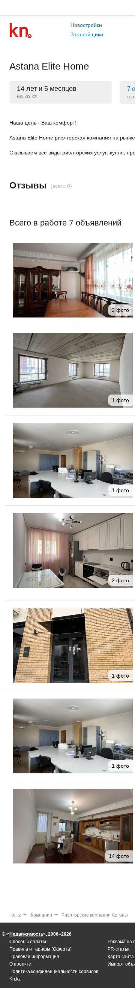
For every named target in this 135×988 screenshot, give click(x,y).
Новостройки (86, 25)
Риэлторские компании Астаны (95, 915)
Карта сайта (121, 956)
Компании (41, 915)
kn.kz (15, 915)
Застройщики (86, 34)
